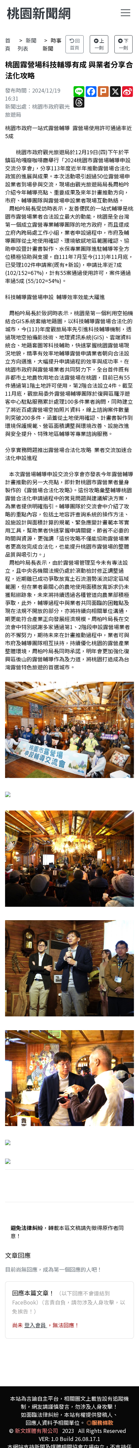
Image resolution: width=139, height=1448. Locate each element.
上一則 (99, 44)
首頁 (7, 44)
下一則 (124, 44)
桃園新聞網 (39, 12)
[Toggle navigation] (125, 12)
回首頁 (75, 44)
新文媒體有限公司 (36, 1431)
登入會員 (35, 1325)
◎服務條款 (99, 1422)
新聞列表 (27, 44)
